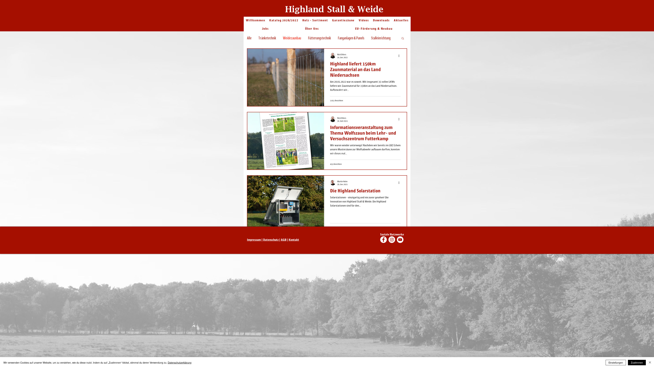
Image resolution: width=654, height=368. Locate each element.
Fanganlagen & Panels (351, 38)
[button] (402, 38)
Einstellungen (616, 362)
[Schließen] (650, 362)
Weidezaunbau (292, 38)
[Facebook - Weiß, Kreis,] (383, 239)
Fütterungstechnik (319, 38)
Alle (249, 38)
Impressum (254, 239)
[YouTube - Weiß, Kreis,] (400, 239)
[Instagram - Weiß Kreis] (391, 239)
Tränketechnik (267, 38)
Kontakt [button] (294, 239)
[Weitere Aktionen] (400, 56)
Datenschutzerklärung (179, 362)
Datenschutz (271, 239)
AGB (283, 239)
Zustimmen (637, 362)
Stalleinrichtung (381, 38)
